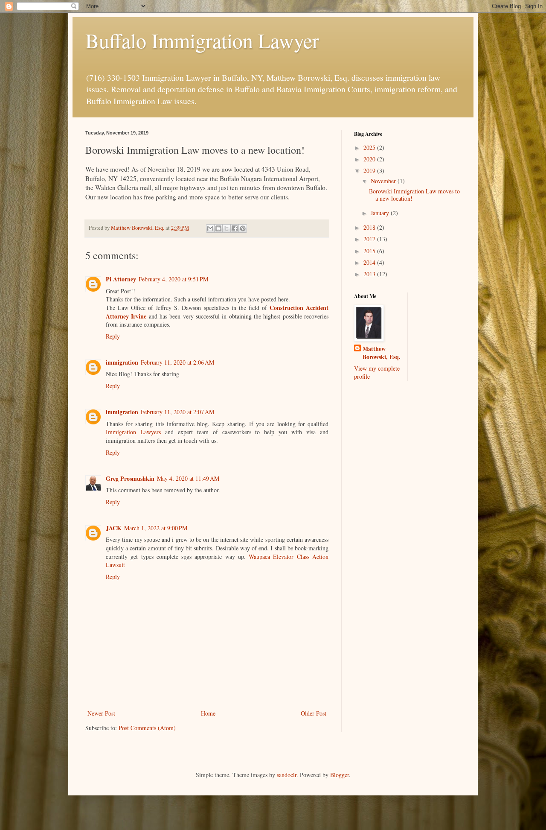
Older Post (313, 713)
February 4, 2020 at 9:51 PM (173, 279)
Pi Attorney (121, 279)
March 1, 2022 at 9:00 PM (155, 528)
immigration (122, 362)
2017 (370, 239)
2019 (370, 171)
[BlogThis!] (218, 228)
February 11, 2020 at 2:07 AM (177, 412)
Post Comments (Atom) (147, 728)
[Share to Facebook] (234, 228)
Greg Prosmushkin (130, 478)
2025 (370, 147)
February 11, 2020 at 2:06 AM (177, 362)
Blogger (339, 775)
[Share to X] (226, 228)
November (384, 181)
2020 (370, 159)
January (381, 213)
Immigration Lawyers (135, 432)
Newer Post (101, 713)
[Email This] (210, 228)
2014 (370, 262)
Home (208, 713)
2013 (370, 274)
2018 (370, 227)
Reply (113, 336)
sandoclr (286, 775)
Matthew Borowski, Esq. (382, 353)
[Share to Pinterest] (242, 228)
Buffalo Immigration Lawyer (202, 40)
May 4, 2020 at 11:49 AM (188, 478)
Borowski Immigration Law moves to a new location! (414, 194)
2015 (370, 251)
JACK (114, 527)
